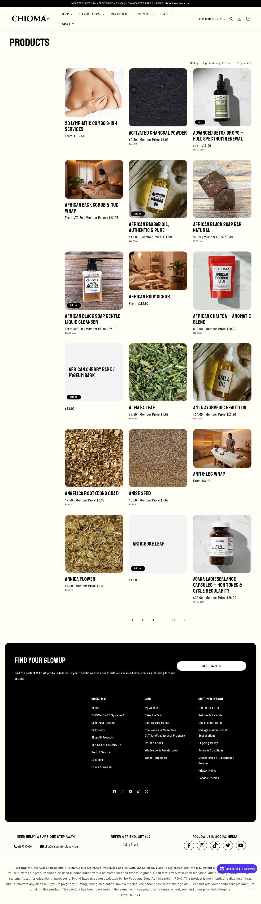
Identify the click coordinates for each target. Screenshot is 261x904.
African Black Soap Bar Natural (217, 227)
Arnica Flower (80, 579)
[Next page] (184, 620)
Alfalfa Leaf (142, 408)
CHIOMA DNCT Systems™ (108, 715)
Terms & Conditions (211, 750)
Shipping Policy (208, 743)
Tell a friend (130, 844)
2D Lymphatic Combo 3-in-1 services (91, 126)
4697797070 (24, 846)
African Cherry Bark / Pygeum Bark (92, 372)
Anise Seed (140, 493)
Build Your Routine (103, 723)
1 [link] (132, 620)
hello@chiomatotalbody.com (61, 846)
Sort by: (194, 63)
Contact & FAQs (209, 708)
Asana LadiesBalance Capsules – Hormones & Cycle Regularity (217, 585)
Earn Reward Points (157, 723)
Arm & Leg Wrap (209, 474)
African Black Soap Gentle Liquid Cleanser (93, 319)
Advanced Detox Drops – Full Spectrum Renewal (218, 136)
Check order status (211, 723)
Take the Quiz (154, 715)
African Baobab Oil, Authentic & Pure (149, 227)
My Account (152, 708)
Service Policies (209, 778)
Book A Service (101, 752)
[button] (231, 19)
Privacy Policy (207, 770)
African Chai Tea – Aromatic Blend (222, 319)
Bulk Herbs (98, 730)
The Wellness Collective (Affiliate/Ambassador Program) (165, 733)
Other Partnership (156, 758)
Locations (98, 760)
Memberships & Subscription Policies (216, 760)
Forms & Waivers (102, 767)
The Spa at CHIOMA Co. (107, 745)
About (95, 708)
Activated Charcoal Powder (158, 133)
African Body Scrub (149, 297)
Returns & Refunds (210, 715)
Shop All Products (103, 737)
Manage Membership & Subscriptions (213, 733)
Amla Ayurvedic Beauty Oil (220, 408)
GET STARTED (211, 666)
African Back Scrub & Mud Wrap (91, 208)
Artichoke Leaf (148, 544)
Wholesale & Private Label (161, 750)
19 (173, 620)
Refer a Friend (154, 743)
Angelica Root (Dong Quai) (92, 493)
